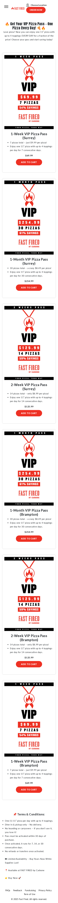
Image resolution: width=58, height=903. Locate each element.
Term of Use (29, 894)
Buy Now (13, 878)
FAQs (7, 890)
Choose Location (38, 5)
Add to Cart (29, 162)
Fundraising (30, 890)
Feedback (17, 890)
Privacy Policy (45, 890)
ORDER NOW (36, 10)
